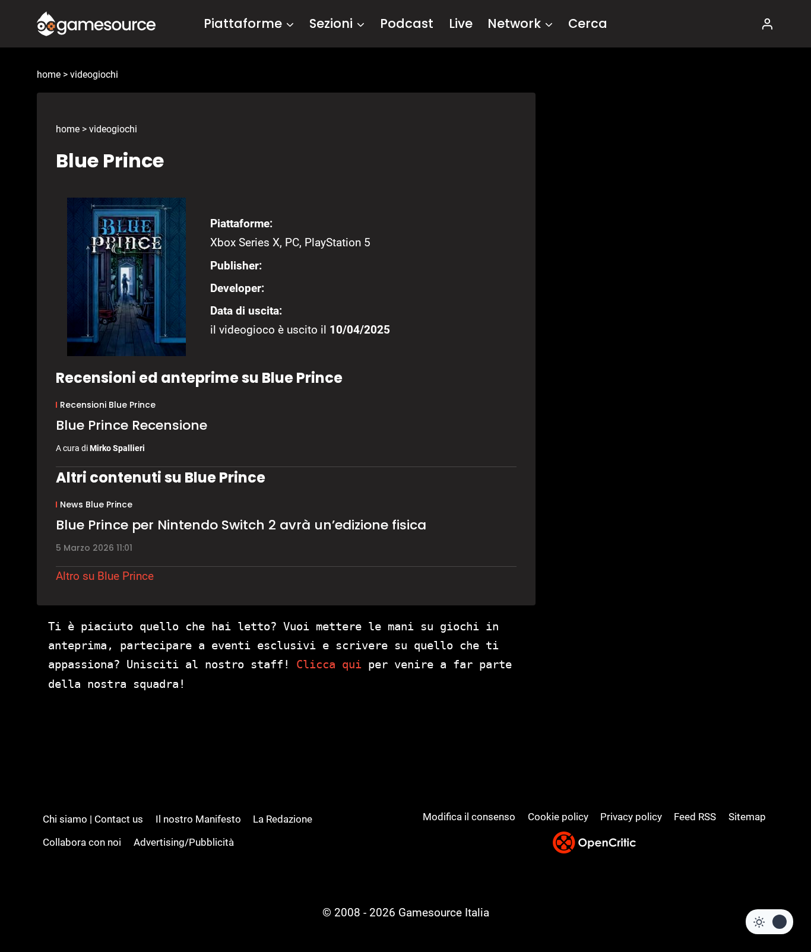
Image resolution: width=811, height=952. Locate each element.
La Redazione (282, 819)
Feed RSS (695, 817)
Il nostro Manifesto (198, 819)
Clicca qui (329, 664)
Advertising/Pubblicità (184, 842)
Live (461, 23)
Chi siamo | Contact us (93, 819)
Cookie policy (558, 817)
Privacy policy (631, 817)
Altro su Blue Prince (105, 576)
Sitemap (747, 817)
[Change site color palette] (769, 921)
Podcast (406, 23)
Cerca (587, 23)
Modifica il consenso (469, 817)
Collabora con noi (82, 842)
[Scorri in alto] (770, 899)
